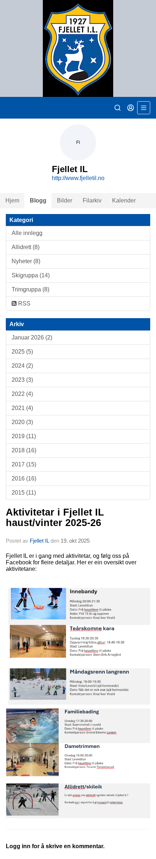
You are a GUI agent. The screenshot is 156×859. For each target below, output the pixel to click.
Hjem (12, 200)
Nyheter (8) (26, 261)
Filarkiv (92, 200)
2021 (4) (22, 408)
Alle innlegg (27, 233)
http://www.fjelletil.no (78, 178)
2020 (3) (22, 422)
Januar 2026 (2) (32, 337)
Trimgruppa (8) (30, 289)
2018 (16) (24, 450)
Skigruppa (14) (31, 275)
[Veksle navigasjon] (143, 107)
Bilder (64, 200)
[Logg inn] (130, 107)
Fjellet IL (39, 541)
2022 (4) (22, 394)
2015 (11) (24, 493)
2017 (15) (24, 464)
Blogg (38, 200)
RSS (23, 303)
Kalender (124, 200)
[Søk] (117, 107)
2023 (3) (22, 380)
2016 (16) (24, 478)
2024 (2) (22, 366)
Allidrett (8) (26, 247)
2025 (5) (22, 352)
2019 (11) (24, 436)
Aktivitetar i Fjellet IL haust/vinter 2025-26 (55, 517)
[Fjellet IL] (78, 48)
